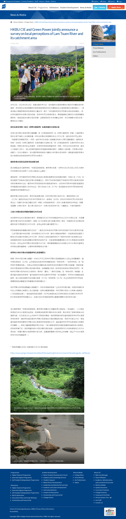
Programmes (43, 7)
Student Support (49, 480)
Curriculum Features (102, 490)
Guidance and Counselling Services (54, 477)
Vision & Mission (100, 477)
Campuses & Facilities (102, 495)
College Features (101, 492)
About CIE (32, 7)
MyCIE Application (18, 495)
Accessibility (14, 511)
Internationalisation (50, 490)
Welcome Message (101, 475)
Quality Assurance (101, 487)
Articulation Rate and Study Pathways (24, 498)
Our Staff (98, 500)
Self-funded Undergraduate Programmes (25, 480)
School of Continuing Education (20, 509)
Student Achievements (51, 492)
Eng (120, 1)
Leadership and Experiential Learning (55, 485)
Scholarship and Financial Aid (21, 500)
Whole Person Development (52, 482)
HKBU (33, 509)
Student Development (69, 7)
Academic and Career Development (55, 487)
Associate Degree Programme (22, 477)
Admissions (54, 7)
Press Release (98, 48)
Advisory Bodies (100, 485)
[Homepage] (11, 22)
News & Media (18, 22)
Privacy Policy (40, 509)
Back (82, 43)
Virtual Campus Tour (102, 497)
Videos (95, 56)
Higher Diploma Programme (21, 475)
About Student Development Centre (55, 475)
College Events (48, 497)
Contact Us (99, 503)
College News (28, 22)
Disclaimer (49, 509)
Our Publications (99, 52)
